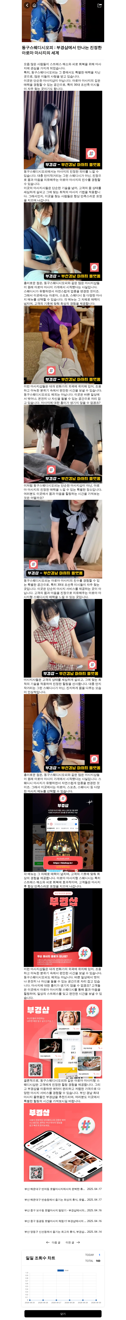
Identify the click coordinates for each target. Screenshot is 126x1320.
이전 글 (70, 1242)
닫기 (63, 1314)
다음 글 (56, 1242)
